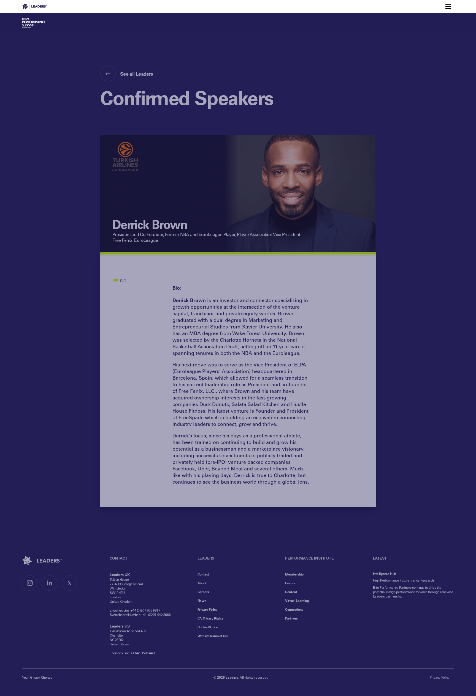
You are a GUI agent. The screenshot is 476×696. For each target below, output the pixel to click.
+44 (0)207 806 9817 (145, 610)
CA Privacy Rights (210, 618)
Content (291, 592)
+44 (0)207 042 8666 (156, 614)
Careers (203, 592)
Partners (291, 618)
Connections (294, 609)
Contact (203, 574)
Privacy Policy (207, 609)
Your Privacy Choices (37, 677)
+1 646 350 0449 (143, 653)
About (202, 583)
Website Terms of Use (213, 636)
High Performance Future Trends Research (403, 580)
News (202, 600)
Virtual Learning (297, 600)
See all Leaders (136, 73)
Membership (294, 574)
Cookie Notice (208, 627)
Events (290, 583)
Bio (123, 280)
